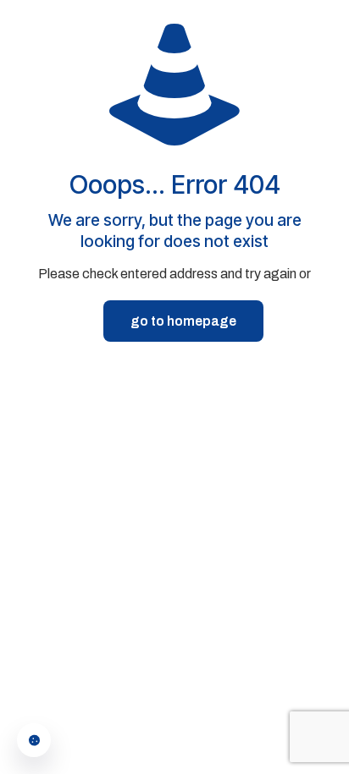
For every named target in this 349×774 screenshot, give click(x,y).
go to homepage (183, 321)
